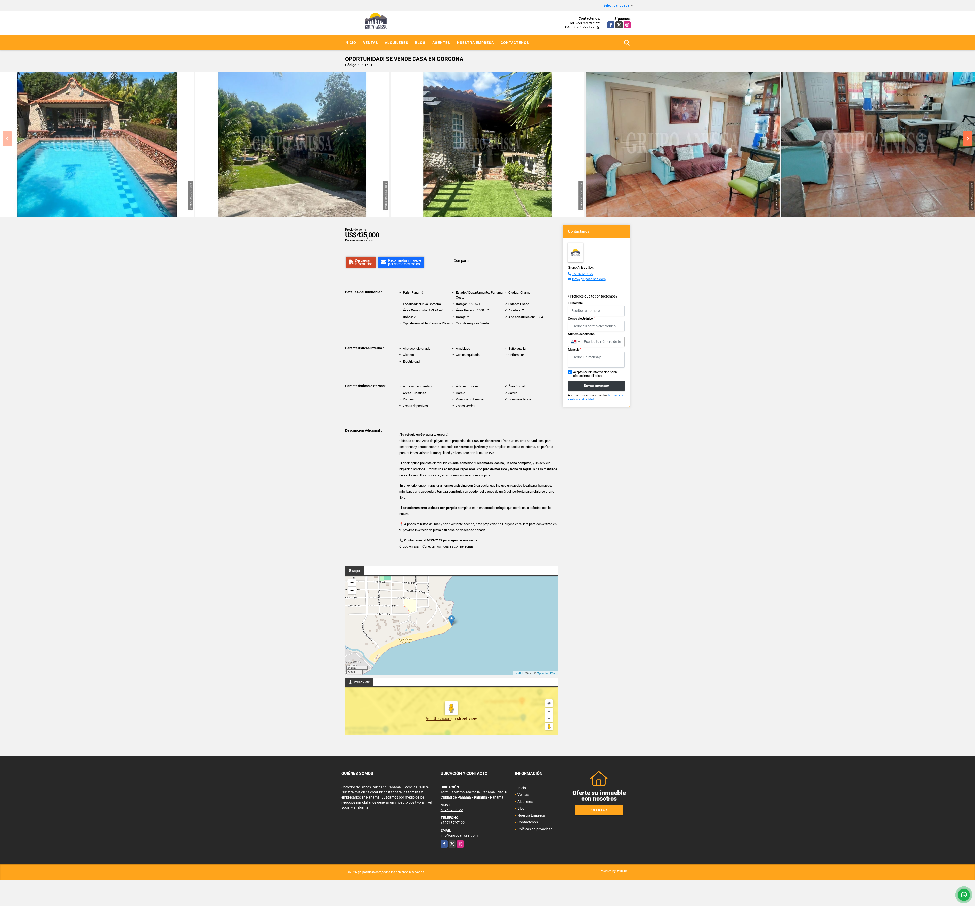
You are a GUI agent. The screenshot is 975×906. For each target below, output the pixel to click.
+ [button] (352, 583)
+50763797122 (588, 23)
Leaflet (519, 673)
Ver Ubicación (438, 718)
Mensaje (574, 350)
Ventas (370, 43)
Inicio (350, 43)
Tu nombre (576, 303)
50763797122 (583, 27)
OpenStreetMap (546, 673)
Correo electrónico (581, 319)
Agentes (441, 43)
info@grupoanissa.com (589, 279)
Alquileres (396, 43)
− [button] (352, 590)
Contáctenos (515, 43)
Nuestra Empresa (475, 43)
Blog (420, 43)
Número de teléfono (582, 334)
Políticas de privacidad (535, 829)
